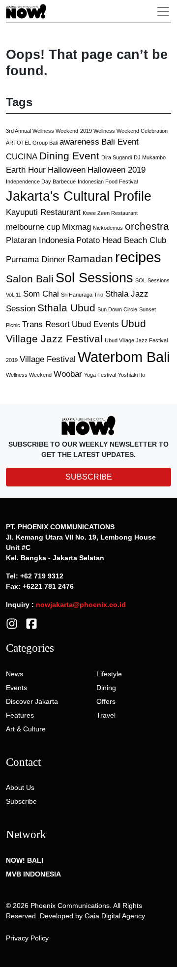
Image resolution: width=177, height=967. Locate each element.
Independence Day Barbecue (41, 181)
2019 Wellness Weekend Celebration (124, 131)
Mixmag (76, 227)
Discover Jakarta (32, 701)
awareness (79, 142)
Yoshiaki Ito (131, 375)
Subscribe (21, 801)
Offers (106, 701)
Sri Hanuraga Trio (82, 295)
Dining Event (69, 155)
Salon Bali (30, 278)
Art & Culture (26, 729)
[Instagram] (12, 623)
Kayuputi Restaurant (43, 212)
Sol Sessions (94, 278)
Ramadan (90, 258)
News (14, 674)
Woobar (68, 374)
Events (16, 688)
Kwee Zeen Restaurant (110, 213)
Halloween (67, 170)
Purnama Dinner (35, 259)
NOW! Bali (24, 860)
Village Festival (48, 359)
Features (20, 715)
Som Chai (41, 294)
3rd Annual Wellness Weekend (42, 131)
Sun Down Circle (117, 309)
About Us (20, 787)
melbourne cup (33, 227)
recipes (138, 257)
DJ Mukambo (150, 157)
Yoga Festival (100, 375)
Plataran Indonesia (40, 240)
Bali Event (120, 142)
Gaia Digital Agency (115, 916)
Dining (106, 688)
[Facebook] (31, 623)
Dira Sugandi (116, 157)
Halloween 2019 (117, 170)
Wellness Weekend (29, 375)
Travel (106, 715)
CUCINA (21, 156)
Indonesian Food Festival (108, 181)
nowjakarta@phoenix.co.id (81, 604)
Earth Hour (26, 170)
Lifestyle (109, 674)
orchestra (147, 226)
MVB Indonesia (33, 874)
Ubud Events (95, 324)
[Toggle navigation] (163, 11)
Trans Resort (46, 324)
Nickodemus (108, 228)
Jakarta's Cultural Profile (78, 196)
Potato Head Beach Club (121, 240)
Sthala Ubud (66, 307)
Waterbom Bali (124, 357)
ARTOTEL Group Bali (32, 143)
